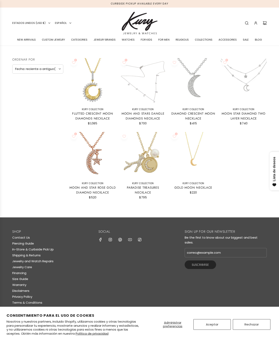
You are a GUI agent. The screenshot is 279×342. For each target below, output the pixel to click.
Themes (19, 174)
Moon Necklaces (30, 192)
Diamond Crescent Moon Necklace (193, 116)
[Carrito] (264, 23)
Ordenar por (23, 59)
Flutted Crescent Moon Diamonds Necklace (92, 116)
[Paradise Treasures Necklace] (143, 155)
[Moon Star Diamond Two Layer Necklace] (244, 81)
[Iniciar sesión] (255, 23)
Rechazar (251, 324)
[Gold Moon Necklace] (193, 155)
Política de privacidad (92, 333)
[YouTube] (129, 239)
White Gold (23, 135)
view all (55, 81)
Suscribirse (200, 265)
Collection (23, 184)
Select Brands (25, 100)
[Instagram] (110, 239)
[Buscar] (246, 23)
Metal (18, 109)
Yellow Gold (16, 135)
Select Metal (24, 117)
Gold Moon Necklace (193, 187)
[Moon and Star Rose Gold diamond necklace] (92, 155)
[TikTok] (139, 239)
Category (22, 146)
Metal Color (25, 126)
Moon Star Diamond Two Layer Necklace (244, 116)
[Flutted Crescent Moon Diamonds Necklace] (92, 81)
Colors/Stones (28, 164)
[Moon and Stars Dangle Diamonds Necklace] (143, 81)
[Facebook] (100, 239)
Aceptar (212, 324)
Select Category (27, 155)
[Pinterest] (120, 239)
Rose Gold (29, 135)
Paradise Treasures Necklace (143, 190)
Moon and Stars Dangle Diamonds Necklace (143, 116)
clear (57, 183)
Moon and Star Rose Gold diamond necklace (92, 190)
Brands (19, 92)
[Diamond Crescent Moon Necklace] (193, 81)
